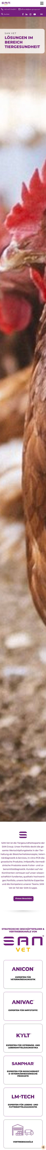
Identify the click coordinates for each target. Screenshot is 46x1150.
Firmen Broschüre (23, 898)
